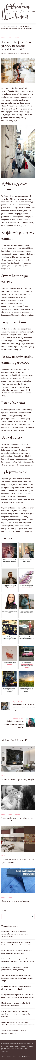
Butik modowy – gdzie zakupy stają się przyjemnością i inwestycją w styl (14, 968)
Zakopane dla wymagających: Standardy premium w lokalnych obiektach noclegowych (17, 960)
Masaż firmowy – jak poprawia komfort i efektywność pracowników (15, 1004)
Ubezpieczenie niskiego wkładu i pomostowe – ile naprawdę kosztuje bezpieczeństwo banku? (17, 996)
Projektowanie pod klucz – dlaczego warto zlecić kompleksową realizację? (16, 987)
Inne (20, 1056)
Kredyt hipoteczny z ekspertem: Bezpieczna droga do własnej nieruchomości (16, 952)
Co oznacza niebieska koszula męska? (15, 901)
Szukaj (3, 910)
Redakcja (3, 53)
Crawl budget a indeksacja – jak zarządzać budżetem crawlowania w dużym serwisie (16, 943)
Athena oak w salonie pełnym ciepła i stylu (17, 779)
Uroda (17, 38)
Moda (10, 38)
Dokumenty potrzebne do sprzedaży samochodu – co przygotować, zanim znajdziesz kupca (14, 933)
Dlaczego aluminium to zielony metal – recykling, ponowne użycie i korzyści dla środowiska (15, 1014)
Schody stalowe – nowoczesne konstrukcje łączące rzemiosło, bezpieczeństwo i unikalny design (17, 978)
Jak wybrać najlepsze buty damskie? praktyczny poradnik (14, 1032)
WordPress (4, 1051)
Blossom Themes (10, 1048)
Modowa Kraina (21, 1043)
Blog (3, 38)
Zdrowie (14, 1056)
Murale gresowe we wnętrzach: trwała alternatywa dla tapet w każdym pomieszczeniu (18, 1023)
